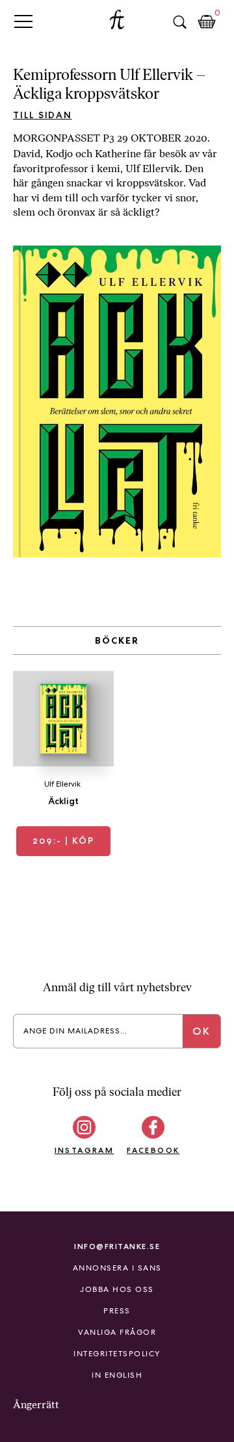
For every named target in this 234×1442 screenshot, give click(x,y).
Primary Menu (23, 21)
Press (117, 1311)
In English (117, 1375)
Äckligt (63, 801)
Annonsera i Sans (117, 1268)
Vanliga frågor (117, 1332)
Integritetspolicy (117, 1353)
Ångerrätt (36, 1404)
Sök (179, 22)
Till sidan (42, 115)
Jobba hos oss (117, 1289)
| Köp (63, 840)
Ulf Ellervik (62, 784)
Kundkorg (207, 22)
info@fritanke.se (117, 1246)
